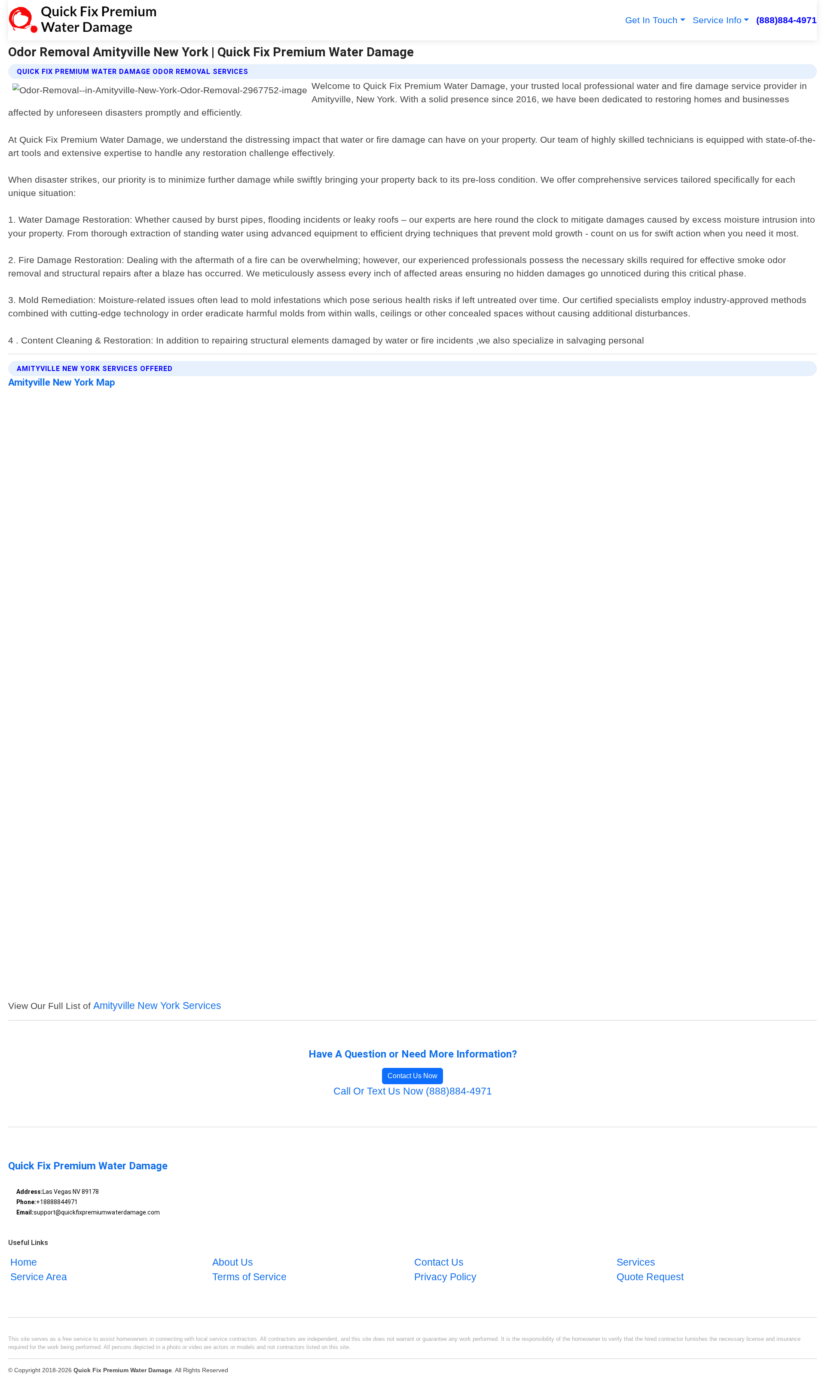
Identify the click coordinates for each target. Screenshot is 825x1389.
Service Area (38, 1277)
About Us (232, 1262)
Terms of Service (249, 1277)
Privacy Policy (445, 1277)
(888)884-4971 (786, 20)
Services (636, 1262)
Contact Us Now (412, 1075)
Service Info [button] (717, 20)
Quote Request (650, 1277)
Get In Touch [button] (651, 20)
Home (23, 1262)
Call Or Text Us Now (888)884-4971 (412, 1091)
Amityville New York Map (61, 382)
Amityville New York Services (157, 1005)
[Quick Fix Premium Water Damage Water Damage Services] (82, 20)
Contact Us (439, 1262)
